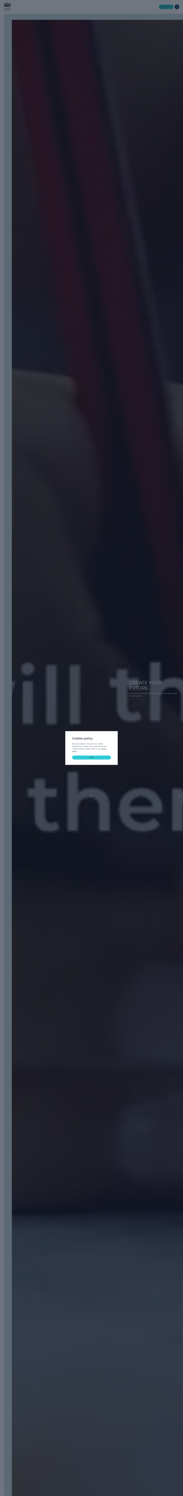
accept (91, 757)
